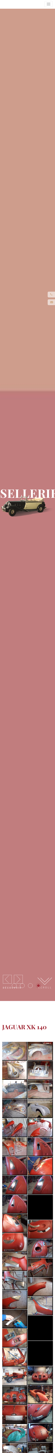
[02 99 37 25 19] (51, 294)
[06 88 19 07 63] (51, 302)
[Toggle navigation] (48, 4)
